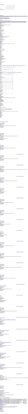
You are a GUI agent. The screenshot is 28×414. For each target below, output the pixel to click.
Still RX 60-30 (1, 401)
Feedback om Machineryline (12, 406)
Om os (0, 404)
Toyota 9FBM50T (2, 199)
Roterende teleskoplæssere (15, 16)
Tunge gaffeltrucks (10, 16)
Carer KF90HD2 (2, 155)
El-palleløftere (7, 16)
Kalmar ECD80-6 (2, 242)
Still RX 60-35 (1, 403)
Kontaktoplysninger (4, 404)
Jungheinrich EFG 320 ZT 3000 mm (4, 330)
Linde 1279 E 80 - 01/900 (3, 353)
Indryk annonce (1, 139)
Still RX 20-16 (1, 400)
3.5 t (3, 77)
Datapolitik (5, 406)
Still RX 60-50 (1, 402)
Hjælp (2, 404)
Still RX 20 (1, 399)
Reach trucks (4, 16)
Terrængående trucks (20, 16)
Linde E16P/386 (2, 133)
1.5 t (0, 77)
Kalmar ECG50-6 (2, 264)
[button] (14, 12)
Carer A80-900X (2, 166)
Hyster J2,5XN (2, 145)
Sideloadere (23, 16)
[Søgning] (10, 7)
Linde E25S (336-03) (2, 364)
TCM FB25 (1, 375)
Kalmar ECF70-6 (2, 188)
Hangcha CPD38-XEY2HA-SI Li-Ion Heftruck (5, 342)
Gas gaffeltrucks (1, 16)
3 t (2, 77)
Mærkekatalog (16, 406)
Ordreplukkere (26, 16)
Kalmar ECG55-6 (2, 210)
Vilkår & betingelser (2, 406)
